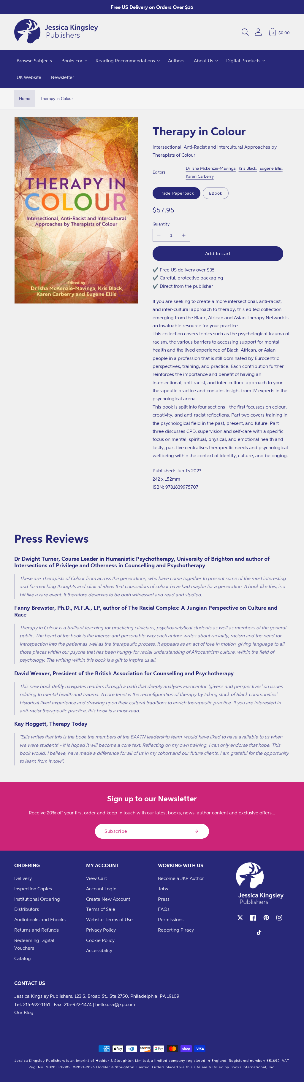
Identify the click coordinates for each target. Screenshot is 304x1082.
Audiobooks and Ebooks (40, 919)
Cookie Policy (100, 940)
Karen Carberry (200, 176)
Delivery (23, 878)
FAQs (164, 909)
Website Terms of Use (109, 919)
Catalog (22, 958)
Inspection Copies (33, 888)
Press (164, 899)
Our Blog (24, 1012)
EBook (215, 193)
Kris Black (247, 168)
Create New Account (108, 899)
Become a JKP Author (181, 878)
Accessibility (99, 950)
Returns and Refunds (36, 929)
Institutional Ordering (37, 899)
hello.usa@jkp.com (115, 1004)
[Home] (56, 32)
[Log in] (258, 32)
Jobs (163, 888)
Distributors (26, 909)
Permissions (170, 919)
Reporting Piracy (176, 929)
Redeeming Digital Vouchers (34, 944)
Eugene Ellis (270, 168)
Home (24, 98)
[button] (245, 32)
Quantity (161, 223)
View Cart (96, 878)
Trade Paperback (176, 193)
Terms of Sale (100, 909)
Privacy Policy (101, 929)
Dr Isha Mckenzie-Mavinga (210, 168)
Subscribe (115, 831)
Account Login (101, 888)
